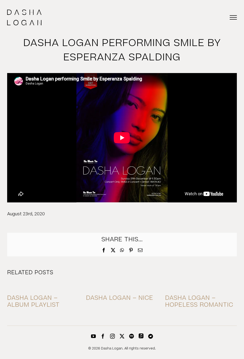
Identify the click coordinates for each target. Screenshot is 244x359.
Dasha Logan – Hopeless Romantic (199, 301)
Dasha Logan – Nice (119, 298)
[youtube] (93, 336)
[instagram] (112, 336)
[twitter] (122, 336)
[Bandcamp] (150, 336)
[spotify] (131, 336)
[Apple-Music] (141, 335)
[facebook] (103, 336)
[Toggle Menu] (233, 17)
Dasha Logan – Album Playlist (33, 301)
